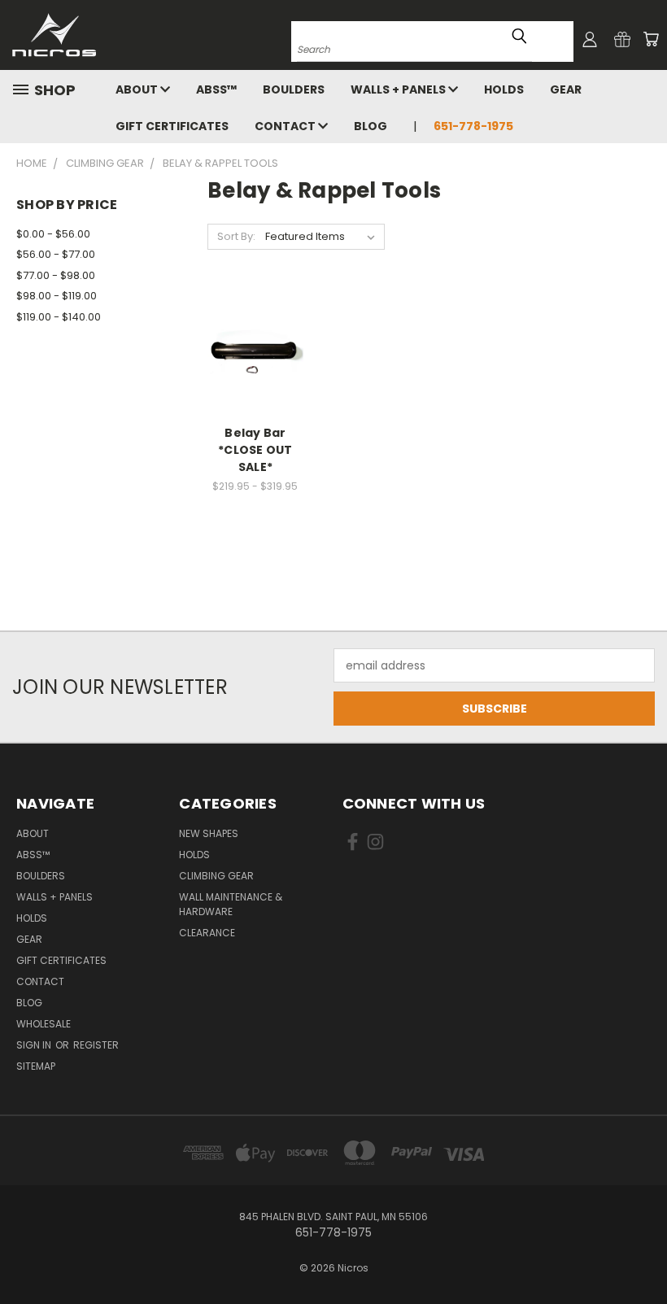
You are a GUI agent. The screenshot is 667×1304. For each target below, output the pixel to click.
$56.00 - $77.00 (55, 254)
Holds (504, 89)
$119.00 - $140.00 (58, 317)
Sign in (35, 1045)
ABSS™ (216, 89)
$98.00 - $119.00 (56, 295)
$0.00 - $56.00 (53, 234)
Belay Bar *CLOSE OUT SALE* (255, 450)
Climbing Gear (216, 876)
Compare (250, 366)
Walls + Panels (399, 89)
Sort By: (236, 236)
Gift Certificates (172, 126)
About (138, 89)
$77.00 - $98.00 (55, 275)
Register (96, 1045)
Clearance (207, 933)
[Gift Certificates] (622, 39)
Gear (566, 89)
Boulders (294, 89)
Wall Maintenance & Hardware (230, 904)
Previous (642, 1253)
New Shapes (208, 833)
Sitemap (35, 1066)
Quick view (255, 335)
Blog (370, 126)
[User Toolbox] (590, 39)
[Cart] (651, 39)
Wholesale (43, 1024)
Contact (286, 126)
